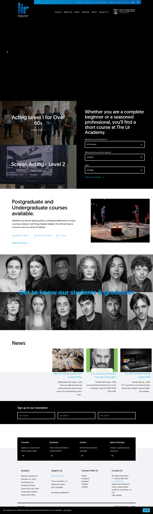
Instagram (85, 481)
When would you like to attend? (98, 152)
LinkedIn (84, 487)
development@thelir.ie (60, 492)
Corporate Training (101, 2)
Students (85, 12)
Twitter (84, 476)
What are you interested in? (96, 139)
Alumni (79, 2)
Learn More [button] (67, 510)
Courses (58, 12)
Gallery (111, 2)
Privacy (133, 506)
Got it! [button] (146, 510)
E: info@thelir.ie (117, 481)
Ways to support (57, 476)
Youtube (84, 484)
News (77, 12)
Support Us (103, 12)
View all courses (19, 242)
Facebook (85, 478)
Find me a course (93, 177)
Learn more (37, 130)
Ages (87, 165)
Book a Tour (88, 2)
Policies (126, 2)
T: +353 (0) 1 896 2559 (120, 478)
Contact (118, 2)
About (94, 12)
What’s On (68, 12)
